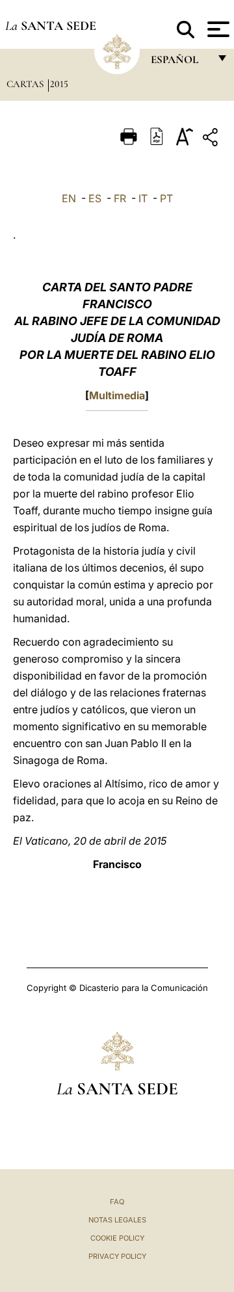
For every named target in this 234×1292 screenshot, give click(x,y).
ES (94, 198)
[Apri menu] (216, 29)
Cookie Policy (117, 1238)
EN (69, 198)
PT (166, 198)
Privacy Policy (117, 1256)
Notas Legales (117, 1219)
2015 (59, 84)
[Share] (212, 139)
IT (143, 198)
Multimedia (117, 395)
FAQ (117, 1201)
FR (120, 198)
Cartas (26, 84)
